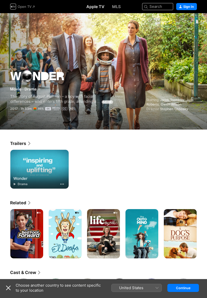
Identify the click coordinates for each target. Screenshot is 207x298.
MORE (107, 102)
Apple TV (95, 6)
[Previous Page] (5, 234)
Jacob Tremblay (172, 100)
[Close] (8, 288)
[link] (20, 143)
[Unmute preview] (193, 23)
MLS (116, 6)
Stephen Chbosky (174, 109)
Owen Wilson (171, 104)
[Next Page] (201, 234)
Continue (183, 288)
